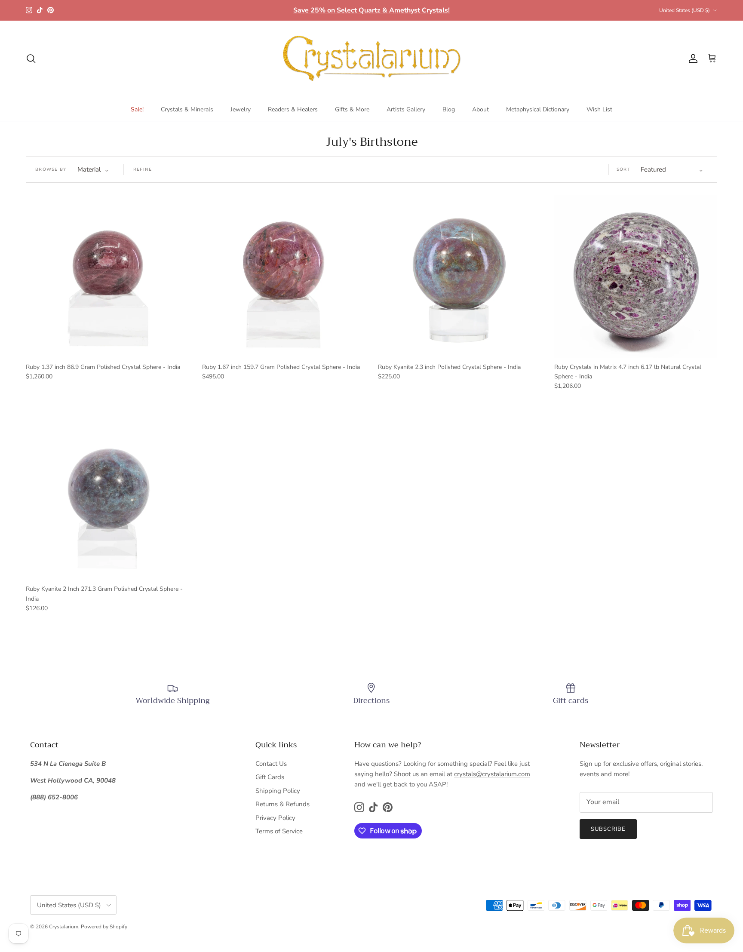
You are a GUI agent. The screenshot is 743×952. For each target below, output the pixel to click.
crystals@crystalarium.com (492, 774)
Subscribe (608, 829)
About (480, 109)
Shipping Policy (277, 790)
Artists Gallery (406, 109)
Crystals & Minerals (187, 109)
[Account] (691, 58)
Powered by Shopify (104, 926)
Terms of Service (279, 831)
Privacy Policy (275, 818)
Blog (448, 109)
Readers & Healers (293, 109)
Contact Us (271, 763)
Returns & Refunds (282, 804)
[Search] (31, 58)
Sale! (137, 109)
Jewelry (240, 109)
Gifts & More (352, 109)
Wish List (599, 109)
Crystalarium (63, 926)
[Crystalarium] (371, 58)
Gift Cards (269, 777)
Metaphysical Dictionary (537, 109)
